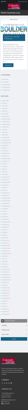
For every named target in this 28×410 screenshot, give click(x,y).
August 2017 (5, 301)
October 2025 (5, 121)
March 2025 (5, 134)
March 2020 (5, 237)
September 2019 (6, 253)
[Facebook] (4, 383)
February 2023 (5, 177)
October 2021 (5, 203)
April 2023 (4, 171)
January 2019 (5, 272)
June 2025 (4, 129)
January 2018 (5, 290)
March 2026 (5, 113)
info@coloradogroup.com (9, 400)
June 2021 (4, 214)
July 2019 (4, 258)
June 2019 (4, 261)
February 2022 (5, 193)
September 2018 (6, 280)
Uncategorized (6, 90)
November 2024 (6, 140)
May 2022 (4, 187)
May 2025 (4, 132)
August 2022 (5, 185)
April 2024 (4, 148)
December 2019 (6, 245)
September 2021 (6, 206)
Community (5, 79)
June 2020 (4, 232)
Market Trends (5, 84)
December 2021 (6, 198)
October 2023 (5, 161)
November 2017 (6, 293)
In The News (5, 82)
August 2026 (5, 100)
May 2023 (4, 169)
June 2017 (4, 303)
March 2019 (5, 266)
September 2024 (6, 142)
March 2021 (5, 216)
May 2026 (4, 108)
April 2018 (4, 285)
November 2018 (6, 277)
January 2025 (5, 137)
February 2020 (6, 240)
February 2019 (5, 269)
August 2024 (5, 145)
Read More (8, 65)
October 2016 (5, 314)
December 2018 (6, 274)
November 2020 (6, 222)
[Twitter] (2, 383)
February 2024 (6, 153)
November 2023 (6, 158)
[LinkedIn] (6, 383)
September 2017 (6, 298)
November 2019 (6, 248)
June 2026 (4, 105)
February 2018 (5, 287)
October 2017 (5, 295)
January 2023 (5, 179)
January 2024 (5, 156)
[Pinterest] (11, 383)
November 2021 (6, 200)
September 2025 (6, 124)
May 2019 (4, 264)
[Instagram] (9, 383)
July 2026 (4, 103)
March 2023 (5, 174)
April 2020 (4, 235)
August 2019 (5, 256)
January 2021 (5, 219)
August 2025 (5, 127)
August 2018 (5, 282)
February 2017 (5, 309)
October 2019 (5, 251)
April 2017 (4, 306)
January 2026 (5, 116)
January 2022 (5, 195)
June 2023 (4, 166)
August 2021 (5, 208)
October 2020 (5, 224)
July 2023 (4, 163)
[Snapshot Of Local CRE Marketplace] (14, 27)
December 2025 (6, 119)
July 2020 (4, 229)
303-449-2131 (6, 401)
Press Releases (6, 87)
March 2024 (5, 150)
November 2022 (6, 182)
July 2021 (4, 211)
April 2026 (4, 111)
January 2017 (5, 311)
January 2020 (5, 243)
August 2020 (5, 227)
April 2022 (4, 190)
